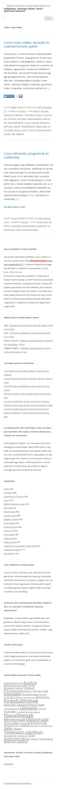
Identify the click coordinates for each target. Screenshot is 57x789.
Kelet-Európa (10, 542)
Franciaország (13, 691)
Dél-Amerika (9, 511)
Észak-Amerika (10, 526)
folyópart (29, 688)
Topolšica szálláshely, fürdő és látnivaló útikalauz (26, 401)
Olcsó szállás (11, 723)
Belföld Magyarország (14, 504)
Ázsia (6, 500)
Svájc (16, 725)
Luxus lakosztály (11, 708)
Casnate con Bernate (13, 114)
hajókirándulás (34, 118)
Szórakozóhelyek (45, 726)
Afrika (6, 488)
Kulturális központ (16, 705)
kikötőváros (43, 697)
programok (41, 225)
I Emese (14, 218)
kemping (42, 694)
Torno (32, 130)
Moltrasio (8, 126)
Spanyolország (37, 723)
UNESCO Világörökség (41, 739)
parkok (23, 723)
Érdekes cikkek (11, 519)
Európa (22, 111)
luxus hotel (36, 705)
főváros (28, 691)
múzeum (42, 708)
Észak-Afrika (9, 523)
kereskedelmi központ (13, 697)
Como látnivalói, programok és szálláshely (26, 155)
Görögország (40, 691)
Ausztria (30, 682)
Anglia (7, 683)
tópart (25, 130)
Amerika (8, 492)
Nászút (17, 126)
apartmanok (16, 683)
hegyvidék (12, 694)
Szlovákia (34, 726)
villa (13, 133)
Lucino (27, 122)
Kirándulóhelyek (15, 122)
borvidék (31, 685)
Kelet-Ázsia (9, 538)
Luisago (35, 122)
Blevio (37, 111)
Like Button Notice (11, 207)
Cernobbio (29, 114)
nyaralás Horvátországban (28, 712)
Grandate (22, 118)
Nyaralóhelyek (28, 126)
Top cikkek (9, 553)
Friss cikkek (9, 534)
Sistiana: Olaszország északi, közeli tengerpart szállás (28, 405)
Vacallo (7, 133)
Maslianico (45, 122)
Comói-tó (12, 118)
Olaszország (41, 126)
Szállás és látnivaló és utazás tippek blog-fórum (28, 5)
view (23, 207)
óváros (17, 130)
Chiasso (38, 114)
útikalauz (22, 742)
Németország (14, 719)
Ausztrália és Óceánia (14, 496)
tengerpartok (10, 735)
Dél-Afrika (8, 507)
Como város (42, 222)
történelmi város (43, 130)
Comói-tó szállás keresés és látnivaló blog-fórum (26, 409)
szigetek (24, 725)
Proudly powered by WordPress (17, 783)
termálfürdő (22, 736)
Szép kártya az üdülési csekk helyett (20, 545)
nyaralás (10, 711)
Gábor (14, 107)
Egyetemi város (13, 688)
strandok (8, 725)
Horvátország (29, 694)
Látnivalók (16, 225)
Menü (48, 18)
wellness (20, 133)
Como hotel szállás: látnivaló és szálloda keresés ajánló (26, 44)
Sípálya (17, 729)
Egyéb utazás (10, 515)
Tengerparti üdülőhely (23, 732)
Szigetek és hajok (12, 549)
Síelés (8, 728)
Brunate (44, 111)
